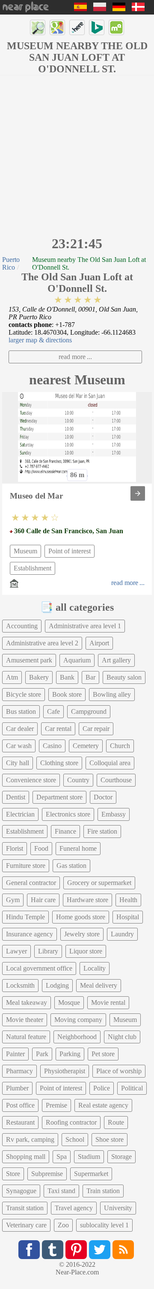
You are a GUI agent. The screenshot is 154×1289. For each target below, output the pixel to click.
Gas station (71, 865)
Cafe (53, 711)
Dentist (15, 797)
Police (101, 1088)
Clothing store (59, 762)
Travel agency (74, 1208)
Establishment (32, 568)
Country (78, 780)
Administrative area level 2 (42, 643)
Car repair (96, 728)
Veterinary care (26, 1225)
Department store (59, 797)
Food (41, 848)
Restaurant (20, 1122)
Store (13, 1173)
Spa (61, 1156)
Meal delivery (98, 985)
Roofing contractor (71, 1122)
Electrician (20, 814)
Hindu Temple (25, 917)
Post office (20, 1105)
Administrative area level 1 (85, 626)
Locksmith (20, 985)
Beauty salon (124, 677)
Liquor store (85, 951)
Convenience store (31, 780)
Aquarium (77, 660)
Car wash (19, 745)
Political (132, 1088)
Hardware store (87, 899)
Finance (65, 831)
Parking (69, 1053)
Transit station (25, 1208)
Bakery (39, 677)
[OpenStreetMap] (37, 27)
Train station (103, 1190)
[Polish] (99, 8)
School (74, 1139)
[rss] (123, 1249)
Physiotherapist (64, 1071)
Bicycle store (23, 694)
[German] (119, 8)
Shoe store (109, 1139)
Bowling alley (112, 694)
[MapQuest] (116, 27)
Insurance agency (29, 934)
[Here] (77, 27)
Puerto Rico (11, 263)
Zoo (63, 1225)
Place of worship (119, 1071)
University (118, 1208)
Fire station (102, 831)
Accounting (22, 626)
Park (42, 1053)
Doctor (103, 797)
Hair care (43, 899)
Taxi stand (61, 1190)
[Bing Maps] (96, 27)
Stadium (89, 1156)
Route (116, 1122)
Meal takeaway (26, 1002)
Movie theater (24, 1019)
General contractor (31, 882)
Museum (25, 551)
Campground (89, 711)
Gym (13, 899)
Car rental (58, 728)
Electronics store (68, 814)
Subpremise (47, 1173)
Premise (56, 1105)
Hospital (127, 917)
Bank (67, 677)
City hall (17, 762)
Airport (99, 643)
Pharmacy (19, 1071)
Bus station (21, 711)
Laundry (122, 934)
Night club (122, 1036)
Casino (52, 745)
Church (120, 745)
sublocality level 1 (104, 1225)
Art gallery (116, 660)
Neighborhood (77, 1036)
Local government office (39, 968)
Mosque (69, 1002)
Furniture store (25, 865)
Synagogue (21, 1190)
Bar (90, 677)
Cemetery (86, 745)
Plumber (17, 1088)
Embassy (113, 814)
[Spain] (80, 8)
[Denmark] (138, 8)
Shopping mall (25, 1156)
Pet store (103, 1053)
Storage (121, 1156)
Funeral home (78, 848)
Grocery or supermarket (99, 882)
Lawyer (16, 951)
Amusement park (29, 660)
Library (48, 951)
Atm (12, 677)
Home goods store (80, 917)
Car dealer (20, 728)
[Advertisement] (77, 154)
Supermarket (91, 1173)
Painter (15, 1053)
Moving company (78, 1019)
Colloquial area (109, 762)
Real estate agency (103, 1105)
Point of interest (69, 551)
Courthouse (116, 780)
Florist (14, 848)
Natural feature (26, 1036)
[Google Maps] (57, 27)
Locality (94, 968)
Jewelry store (82, 934)
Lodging (57, 985)
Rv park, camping (30, 1139)
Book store (67, 694)
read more (72, 356)
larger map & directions (40, 340)
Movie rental (108, 1002)
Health (128, 899)
